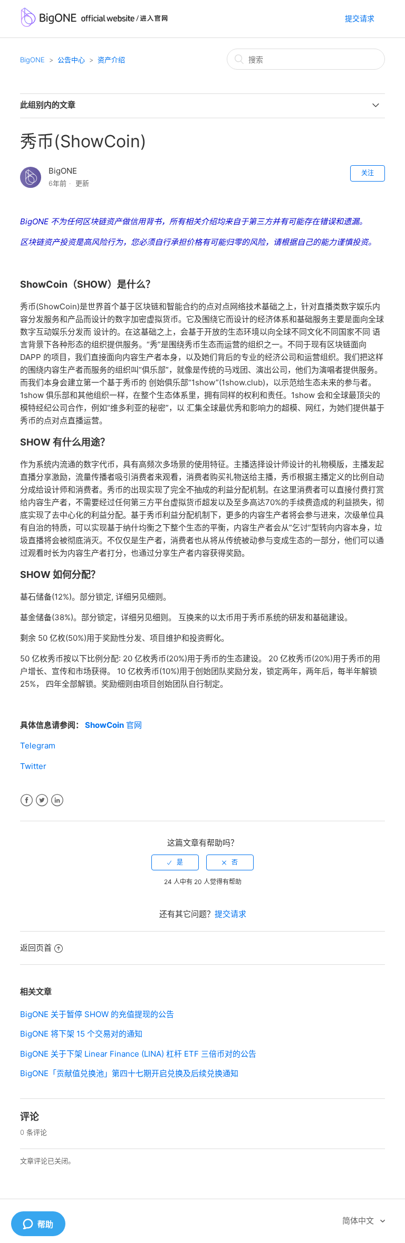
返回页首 (36, 948)
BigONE (32, 59)
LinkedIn (57, 800)
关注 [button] (367, 173)
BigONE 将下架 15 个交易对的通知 (81, 1034)
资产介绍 (111, 59)
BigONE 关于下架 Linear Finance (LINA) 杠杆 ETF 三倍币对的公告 (138, 1054)
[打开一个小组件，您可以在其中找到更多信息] (38, 1224)
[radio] (175, 862)
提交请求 (359, 18)
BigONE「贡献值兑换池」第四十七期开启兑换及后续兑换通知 (129, 1073)
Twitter (42, 800)
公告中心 (71, 59)
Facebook (26, 800)
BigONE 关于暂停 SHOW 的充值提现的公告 (97, 1014)
